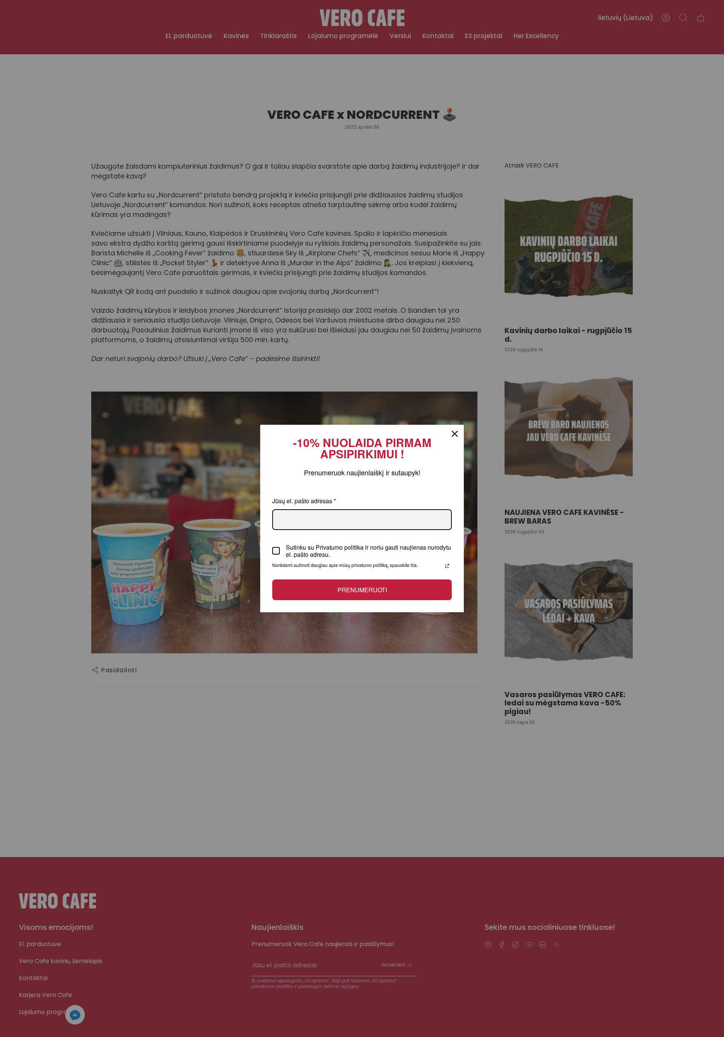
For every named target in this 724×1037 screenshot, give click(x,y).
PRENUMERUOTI (362, 589)
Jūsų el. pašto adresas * (304, 500)
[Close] (455, 434)
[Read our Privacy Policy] (447, 565)
